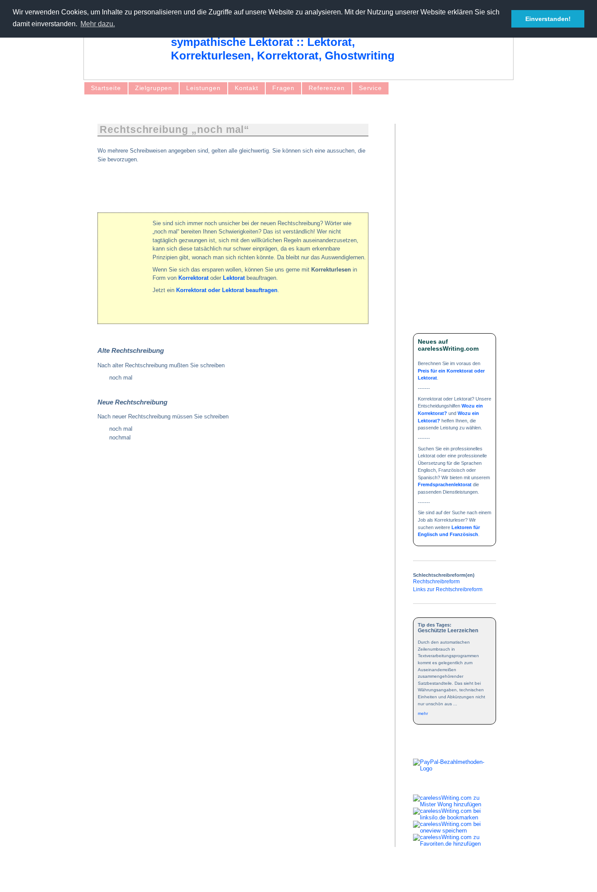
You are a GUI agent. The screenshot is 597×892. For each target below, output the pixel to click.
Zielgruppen (154, 87)
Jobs (226, 878)
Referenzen (327, 87)
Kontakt (246, 87)
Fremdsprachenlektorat (445, 484)
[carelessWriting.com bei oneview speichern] (454, 830)
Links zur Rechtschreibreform (447, 589)
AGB (112, 878)
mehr (423, 713)
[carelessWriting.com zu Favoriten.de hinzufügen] (454, 843)
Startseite (106, 87)
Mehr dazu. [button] (97, 24)
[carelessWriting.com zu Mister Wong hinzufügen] (454, 804)
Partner (176, 878)
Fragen (283, 87)
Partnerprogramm (265, 878)
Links (203, 878)
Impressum (143, 878)
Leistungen (203, 87)
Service (370, 87)
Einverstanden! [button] (548, 18)
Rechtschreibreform (436, 581)
